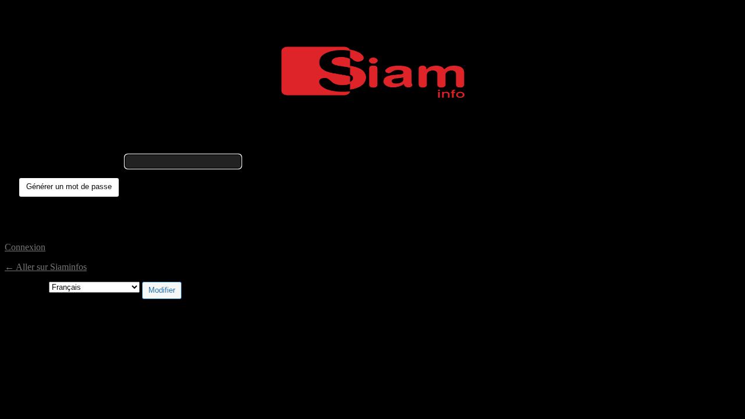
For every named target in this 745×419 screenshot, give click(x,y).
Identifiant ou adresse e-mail (70, 161)
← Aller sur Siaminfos (46, 267)
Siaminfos (372, 72)
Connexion (25, 247)
